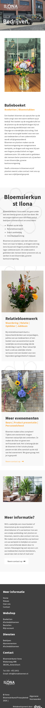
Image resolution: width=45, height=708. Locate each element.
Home (5, 598)
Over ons (6, 604)
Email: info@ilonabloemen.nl (15, 673)
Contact (6, 607)
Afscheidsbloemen (11, 622)
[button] (39, 7)
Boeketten (7, 619)
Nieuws (6, 601)
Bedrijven (7, 640)
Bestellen (7, 625)
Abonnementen (9, 643)
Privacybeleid (22, 697)
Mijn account (8, 628)
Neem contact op (13, 461)
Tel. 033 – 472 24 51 (11, 670)
